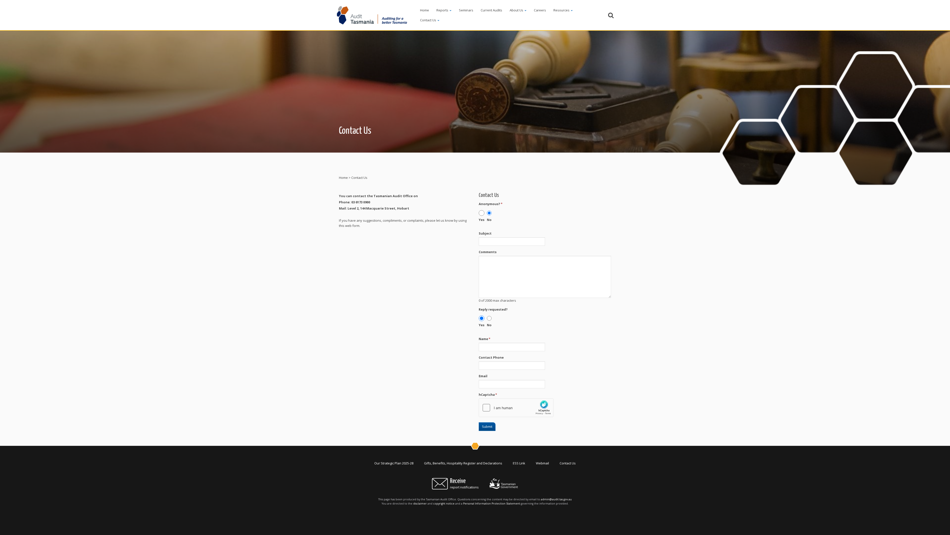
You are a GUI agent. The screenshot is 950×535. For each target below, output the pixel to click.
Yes (481, 219)
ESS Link (519, 463)
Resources (561, 10)
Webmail (542, 463)
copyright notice (443, 503)
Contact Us (428, 20)
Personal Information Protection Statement (491, 503)
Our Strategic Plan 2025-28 (393, 463)
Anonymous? (490, 204)
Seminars (466, 10)
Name (484, 339)
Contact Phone (491, 357)
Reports (442, 10)
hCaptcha (488, 394)
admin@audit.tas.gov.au (556, 499)
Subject (485, 233)
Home (424, 10)
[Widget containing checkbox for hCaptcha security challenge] (516, 407)
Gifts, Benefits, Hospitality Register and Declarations (463, 463)
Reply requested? (493, 309)
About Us (517, 10)
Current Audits (491, 10)
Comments (488, 252)
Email (483, 376)
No (489, 219)
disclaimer (420, 503)
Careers (540, 10)
